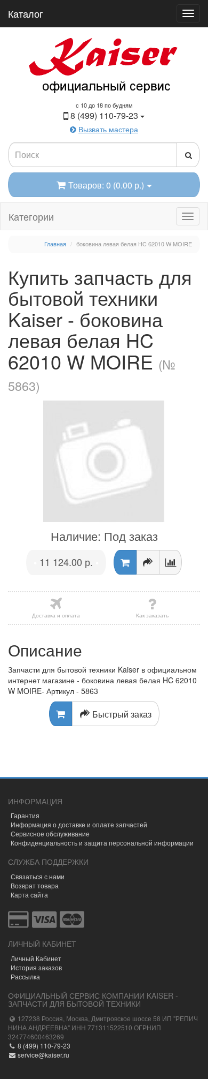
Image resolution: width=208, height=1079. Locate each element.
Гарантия (25, 815)
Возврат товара (35, 885)
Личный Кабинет (36, 958)
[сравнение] (170, 562)
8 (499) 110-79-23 (43, 1045)
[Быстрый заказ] (148, 562)
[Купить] (125, 562)
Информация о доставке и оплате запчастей (79, 824)
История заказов (36, 967)
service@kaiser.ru (42, 1054)
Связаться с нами (38, 876)
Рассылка (25, 976)
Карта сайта (29, 894)
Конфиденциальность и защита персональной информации (102, 842)
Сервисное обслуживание (50, 833)
